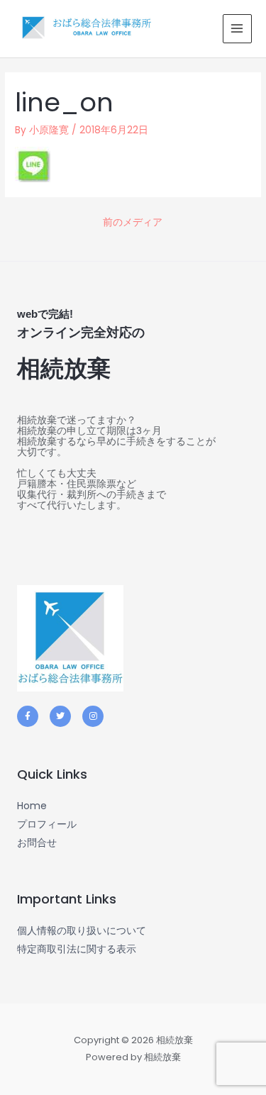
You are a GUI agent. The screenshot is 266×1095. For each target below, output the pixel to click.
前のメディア (132, 222)
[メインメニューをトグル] (237, 28)
